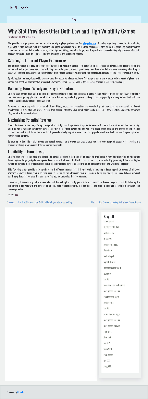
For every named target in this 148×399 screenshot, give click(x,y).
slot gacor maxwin (112, 326)
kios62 (107, 343)
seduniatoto (109, 233)
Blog (74, 19)
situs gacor (109, 221)
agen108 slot (109, 262)
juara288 (108, 349)
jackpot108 (109, 302)
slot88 (107, 279)
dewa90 (107, 273)
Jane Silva (31, 37)
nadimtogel (109, 256)
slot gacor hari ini (112, 291)
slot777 (107, 360)
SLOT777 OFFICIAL (111, 227)
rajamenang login (111, 297)
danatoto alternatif (112, 268)
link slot (107, 337)
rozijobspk (19, 7)
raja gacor (108, 355)
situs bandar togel (112, 314)
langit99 (107, 366)
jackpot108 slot (111, 244)
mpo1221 (108, 239)
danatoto (108, 250)
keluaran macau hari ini (114, 285)
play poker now (89, 43)
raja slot (107, 331)
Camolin (20, 392)
